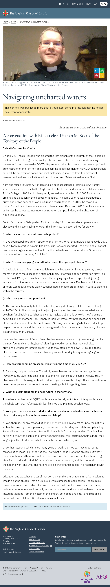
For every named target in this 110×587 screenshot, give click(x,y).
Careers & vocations (37, 542)
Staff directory (8, 549)
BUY (95, 4)
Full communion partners (39, 545)
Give (103, 4)
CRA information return (12, 574)
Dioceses (32, 536)
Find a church (77, 4)
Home (5, 22)
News (88, 4)
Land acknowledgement (12, 552)
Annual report (34, 548)
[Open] (105, 13)
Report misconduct (36, 551)
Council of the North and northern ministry (50, 506)
